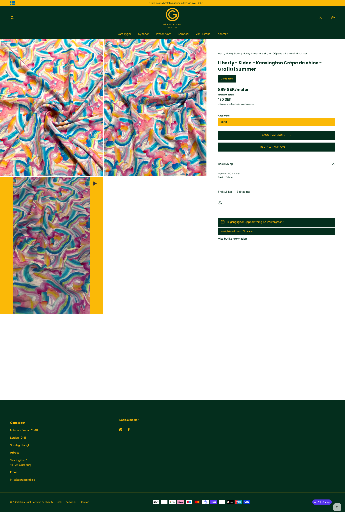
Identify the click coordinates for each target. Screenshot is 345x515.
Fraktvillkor (225, 191)
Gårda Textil (24, 502)
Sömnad (183, 34)
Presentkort (163, 34)
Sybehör (143, 34)
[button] (12, 17)
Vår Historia (203, 34)
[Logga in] (320, 17)
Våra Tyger (124, 34)
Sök (59, 502)
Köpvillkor (71, 502)
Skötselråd (243, 191)
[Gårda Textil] (172, 17)
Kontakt (223, 34)
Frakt (233, 104)
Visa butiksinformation (232, 239)
